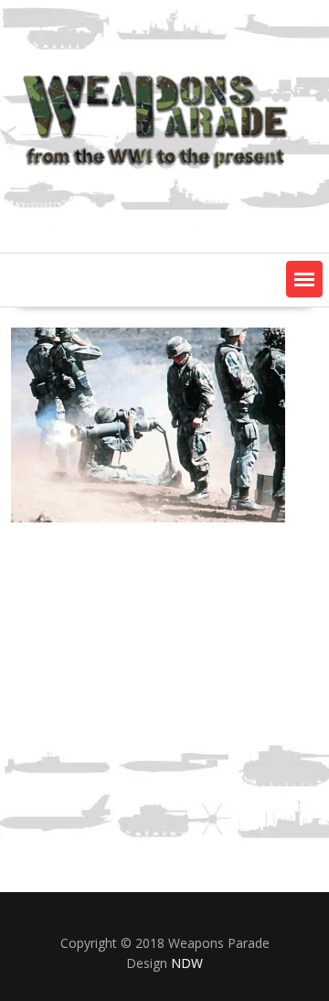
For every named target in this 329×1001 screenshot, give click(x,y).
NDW (187, 963)
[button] (304, 279)
